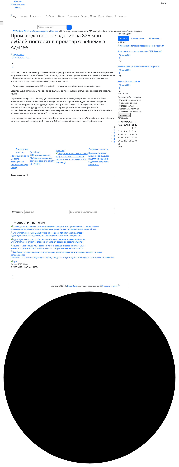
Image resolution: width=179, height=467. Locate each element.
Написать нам (18, 4)
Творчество (35, 16)
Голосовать (124, 115)
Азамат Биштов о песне (129, 81)
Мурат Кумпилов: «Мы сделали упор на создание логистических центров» (46, 235)
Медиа (93, 16)
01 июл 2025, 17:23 (20, 57)
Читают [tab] (123, 38)
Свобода (50, 16)
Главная (24, 16)
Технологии (73, 16)
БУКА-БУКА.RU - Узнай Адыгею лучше (30, 31)
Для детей (111, 16)
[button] (167, 19)
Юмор (101, 16)
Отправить (17, 212)
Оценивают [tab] (154, 38)
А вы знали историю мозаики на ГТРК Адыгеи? (140, 51)
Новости (122, 16)
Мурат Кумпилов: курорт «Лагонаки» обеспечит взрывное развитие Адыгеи (47, 242)
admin (21, 54)
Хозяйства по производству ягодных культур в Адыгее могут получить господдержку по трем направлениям (62, 257)
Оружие (84, 16)
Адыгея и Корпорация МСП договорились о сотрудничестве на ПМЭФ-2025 (47, 248)
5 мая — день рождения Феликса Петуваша (138, 66)
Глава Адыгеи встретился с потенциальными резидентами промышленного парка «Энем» (54, 229)
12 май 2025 (125, 55)
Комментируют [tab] (138, 38)
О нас (18, 7)
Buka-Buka (72, 286)
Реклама (18, 1)
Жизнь (61, 16)
